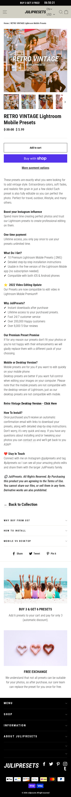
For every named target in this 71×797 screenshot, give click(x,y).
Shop (8, 714)
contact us (29, 440)
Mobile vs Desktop (17, 541)
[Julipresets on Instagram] (65, 763)
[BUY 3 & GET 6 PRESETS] (35, 585)
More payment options (35, 168)
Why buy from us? (17, 520)
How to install (15, 530)
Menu (8, 703)
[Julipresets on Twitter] (51, 763)
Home (6, 23)
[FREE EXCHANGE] (35, 648)
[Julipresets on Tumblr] (65, 768)
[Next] (64, 101)
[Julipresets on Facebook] (44, 763)
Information (15, 725)
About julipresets (20, 736)
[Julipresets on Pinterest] (58, 763)
